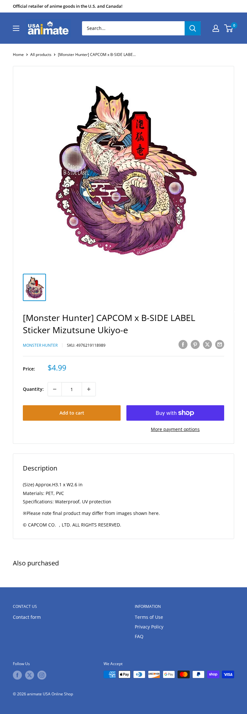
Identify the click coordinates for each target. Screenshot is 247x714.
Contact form (27, 617)
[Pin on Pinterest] (195, 344)
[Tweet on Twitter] (207, 344)
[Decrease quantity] (54, 389)
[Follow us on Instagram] (41, 675)
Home (18, 54)
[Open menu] (16, 28)
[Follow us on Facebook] (17, 675)
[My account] (216, 28)
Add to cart (71, 413)
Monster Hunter (40, 345)
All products (40, 54)
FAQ (139, 636)
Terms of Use (149, 617)
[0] (229, 28)
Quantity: (33, 389)
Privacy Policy (149, 627)
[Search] (193, 28)
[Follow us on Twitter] (29, 675)
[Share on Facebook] (183, 344)
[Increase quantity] (89, 389)
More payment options (175, 429)
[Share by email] (219, 344)
